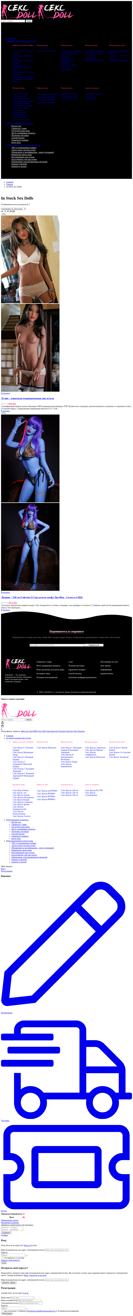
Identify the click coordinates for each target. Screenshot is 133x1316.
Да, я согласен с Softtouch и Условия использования (41, 1311)
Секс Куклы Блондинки (23, 101)
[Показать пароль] (27, 1255)
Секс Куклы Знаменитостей (19, 111)
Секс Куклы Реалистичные (19, 116)
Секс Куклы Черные (94, 53)
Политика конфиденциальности (41, 1311)
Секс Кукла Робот (21, 94)
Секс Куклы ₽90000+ (46, 103)
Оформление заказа (9, 1220)
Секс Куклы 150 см (69, 96)
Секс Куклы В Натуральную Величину (67, 60)
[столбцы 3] (8, 212)
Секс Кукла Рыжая (21, 103)
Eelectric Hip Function (75, 731)
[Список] (2, 212)
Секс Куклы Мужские (46, 51)
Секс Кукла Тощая (69, 65)
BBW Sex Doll (39, 731)
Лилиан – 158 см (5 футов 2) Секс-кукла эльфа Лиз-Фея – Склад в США (42, 597)
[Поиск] (66, 27)
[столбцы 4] (11, 212)
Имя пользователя (9, 1300)
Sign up (27, 1245)
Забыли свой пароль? (10, 1260)
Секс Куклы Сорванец (23, 105)
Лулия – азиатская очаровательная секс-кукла (27, 398)
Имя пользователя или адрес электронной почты (22, 1250)
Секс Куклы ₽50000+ (46, 97)
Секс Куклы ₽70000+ (46, 100)
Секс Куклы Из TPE (94, 94)
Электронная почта (9, 1303)
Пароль (4, 1252)
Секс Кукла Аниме (21, 98)
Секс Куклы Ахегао (21, 119)
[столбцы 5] (13, 212)
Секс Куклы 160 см (69, 98)
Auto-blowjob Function (56, 731)
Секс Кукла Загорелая (118, 60)
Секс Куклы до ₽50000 (47, 94)
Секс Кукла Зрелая (21, 108)
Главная (9, 182)
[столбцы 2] (5, 212)
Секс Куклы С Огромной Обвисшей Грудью (22, 67)
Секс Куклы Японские (95, 60)
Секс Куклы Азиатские (95, 51)
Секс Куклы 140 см (69, 94)
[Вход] (2, 24)
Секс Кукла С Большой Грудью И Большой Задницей (71, 53)
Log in (25, 1293)
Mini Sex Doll (27, 731)
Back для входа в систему (35, 1275)
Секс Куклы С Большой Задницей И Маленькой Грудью (23, 79)
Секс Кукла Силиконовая (91, 97)
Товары (9, 184)
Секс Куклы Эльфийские (90, 57)
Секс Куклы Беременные (66, 68)
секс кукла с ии (19, 96)
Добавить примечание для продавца (17, 1225)
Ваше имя (5, 1297)
